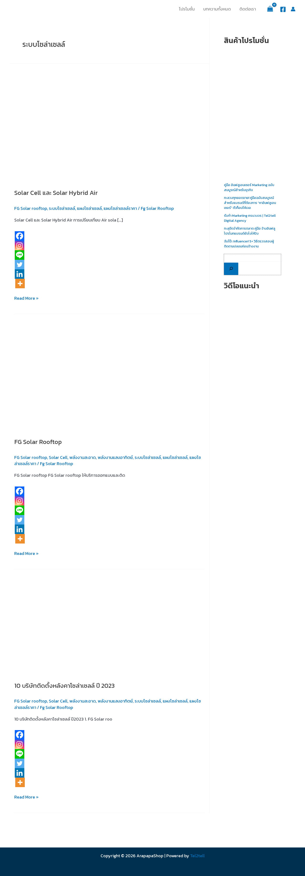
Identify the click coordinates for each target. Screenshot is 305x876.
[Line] (19, 255)
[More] (20, 283)
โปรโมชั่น (187, 9)
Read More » (26, 298)
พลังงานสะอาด (82, 457)
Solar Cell (58, 457)
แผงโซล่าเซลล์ (89, 208)
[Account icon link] (293, 9)
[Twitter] (19, 264)
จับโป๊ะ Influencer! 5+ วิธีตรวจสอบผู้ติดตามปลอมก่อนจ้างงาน (249, 244)
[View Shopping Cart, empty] (270, 9)
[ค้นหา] (231, 269)
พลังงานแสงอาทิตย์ (115, 457)
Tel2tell (197, 855)
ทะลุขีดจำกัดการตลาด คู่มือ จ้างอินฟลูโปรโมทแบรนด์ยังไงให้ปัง (249, 231)
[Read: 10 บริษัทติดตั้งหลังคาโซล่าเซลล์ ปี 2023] (109, 621)
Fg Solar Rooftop (157, 208)
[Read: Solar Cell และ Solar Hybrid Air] (73, 122)
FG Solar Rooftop (38, 441)
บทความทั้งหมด (217, 9)
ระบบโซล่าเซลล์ (62, 208)
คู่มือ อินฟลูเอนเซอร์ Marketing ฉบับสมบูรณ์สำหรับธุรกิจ (249, 188)
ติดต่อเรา (247, 9)
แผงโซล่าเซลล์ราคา (120, 208)
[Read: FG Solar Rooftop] (108, 372)
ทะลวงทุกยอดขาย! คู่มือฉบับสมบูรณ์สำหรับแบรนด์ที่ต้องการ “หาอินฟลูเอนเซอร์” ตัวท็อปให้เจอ (250, 202)
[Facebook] (283, 9)
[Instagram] (19, 245)
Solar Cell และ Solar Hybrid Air (56, 192)
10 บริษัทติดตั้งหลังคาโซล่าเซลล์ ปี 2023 (64, 685)
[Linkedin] (19, 274)
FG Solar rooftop (30, 208)
